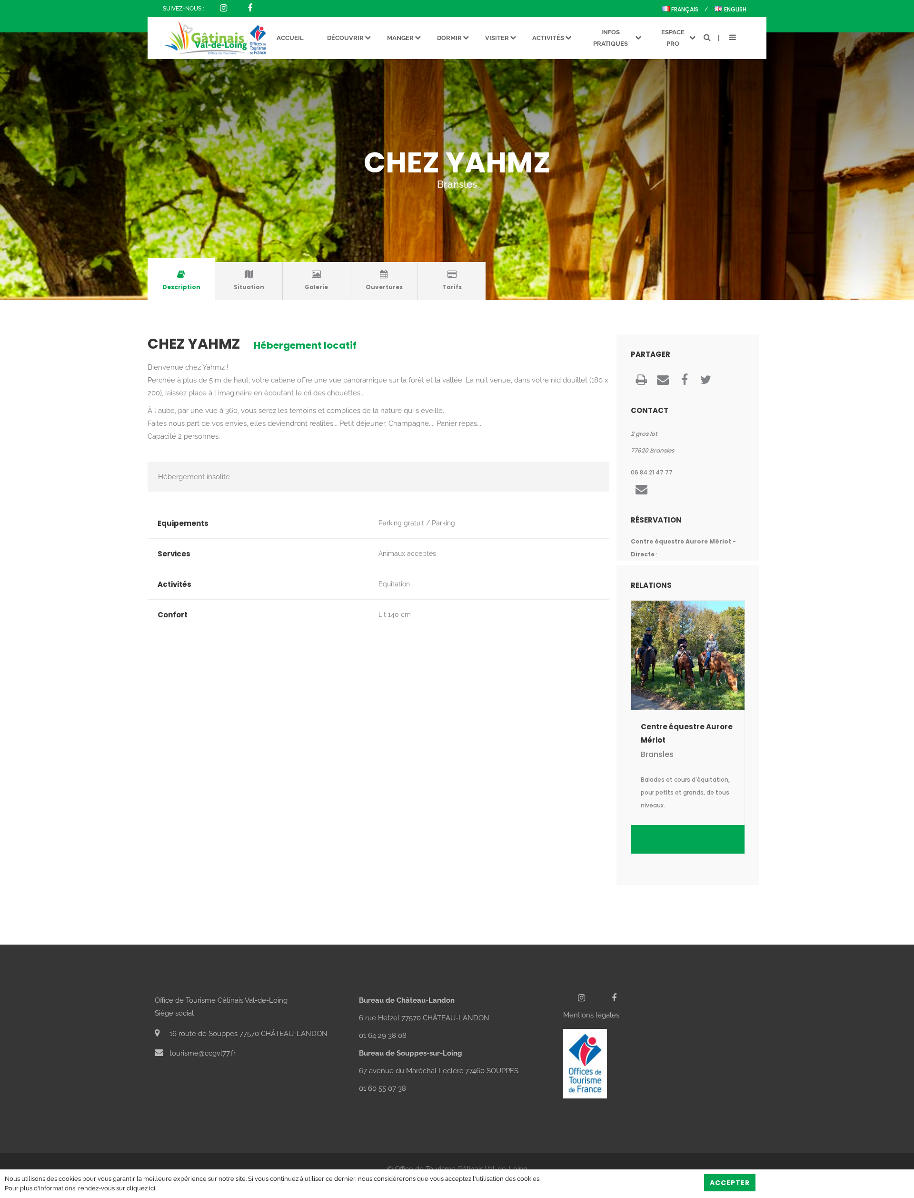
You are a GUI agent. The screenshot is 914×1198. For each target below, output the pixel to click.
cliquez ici (141, 1188)
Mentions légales (591, 1015)
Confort (173, 615)
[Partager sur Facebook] (684, 382)
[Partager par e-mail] (663, 382)
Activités (174, 584)
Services (174, 554)
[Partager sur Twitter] (705, 382)
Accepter (730, 1183)
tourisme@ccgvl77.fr (202, 1053)
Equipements (183, 523)
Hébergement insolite (194, 477)
